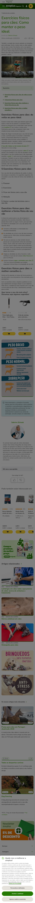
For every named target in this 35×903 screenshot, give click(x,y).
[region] (17, 879)
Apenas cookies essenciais (17, 899)
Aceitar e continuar (17, 894)
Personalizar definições (17, 888)
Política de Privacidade (15, 883)
